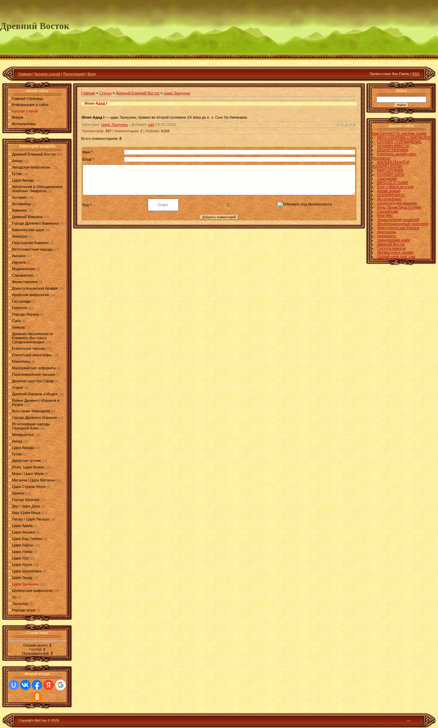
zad (151, 124)
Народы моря (24, 610)
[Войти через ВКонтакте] (25, 685)
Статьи (105, 93)
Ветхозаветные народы (32, 249)
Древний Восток (391, 244)
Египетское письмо (29, 348)
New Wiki (384, 215)
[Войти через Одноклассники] (37, 697)
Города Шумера (25, 500)
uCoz (415, 720)
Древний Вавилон (27, 217)
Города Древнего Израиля (34, 417)
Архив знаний (389, 191)
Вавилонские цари (28, 230)
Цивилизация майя (393, 240)
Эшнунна (20, 603)
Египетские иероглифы (32, 355)
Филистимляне (25, 282)
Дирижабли (386, 236)
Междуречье (23, 435)
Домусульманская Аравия (35, 288)
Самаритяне (23, 275)
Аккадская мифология (31, 167)
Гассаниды (21, 301)
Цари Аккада (23, 180)
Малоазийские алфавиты (34, 368)
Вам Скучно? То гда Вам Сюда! (399, 133)
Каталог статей (47, 74)
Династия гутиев (26, 461)
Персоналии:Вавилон (30, 243)
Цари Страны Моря (29, 487)
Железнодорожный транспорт (403, 224)
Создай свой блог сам (396, 256)
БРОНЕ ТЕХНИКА (392, 150)
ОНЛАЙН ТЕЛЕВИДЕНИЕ (399, 142)
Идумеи (19, 262)
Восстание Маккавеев (31, 411)
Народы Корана (25, 314)
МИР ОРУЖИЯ (390, 170)
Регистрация (74, 74)
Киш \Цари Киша (26, 513)
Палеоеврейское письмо (33, 374)
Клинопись (21, 361)
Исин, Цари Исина (28, 467)
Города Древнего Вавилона (35, 223)
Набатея (19, 308)
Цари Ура (20, 558)
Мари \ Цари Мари (27, 474)
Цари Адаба (22, 526)
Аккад (17, 161)
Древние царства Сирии (33, 381)
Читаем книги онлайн (395, 252)
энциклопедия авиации (397, 203)
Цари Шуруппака (26, 571)
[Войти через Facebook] (37, 685)
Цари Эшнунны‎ (25, 584)
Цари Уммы (22, 552)
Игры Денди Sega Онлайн (399, 207)
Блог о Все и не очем (395, 187)
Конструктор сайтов (389, 720)
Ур (14, 597)
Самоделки (387, 178)
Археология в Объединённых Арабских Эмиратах (37, 189)
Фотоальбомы (389, 199)
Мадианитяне (23, 269)
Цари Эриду (22, 577)
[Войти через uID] (14, 685)
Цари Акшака (23, 532)
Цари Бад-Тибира (27, 539)
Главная (24, 74)
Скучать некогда (391, 248)
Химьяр (18, 327)
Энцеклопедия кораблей (398, 219)
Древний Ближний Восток (34, 154)
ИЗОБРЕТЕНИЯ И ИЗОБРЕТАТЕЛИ (390, 164)
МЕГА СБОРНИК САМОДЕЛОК (403, 137)
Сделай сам (387, 211)
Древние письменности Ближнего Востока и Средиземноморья (32, 338)
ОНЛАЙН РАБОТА (393, 146)
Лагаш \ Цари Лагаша (30, 519)
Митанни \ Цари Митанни (33, 480)
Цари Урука (22, 564)
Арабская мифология (30, 295)
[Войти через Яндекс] (48, 685)
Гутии (17, 174)
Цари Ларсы (22, 545)
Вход (92, 74)
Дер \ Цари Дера (26, 506)
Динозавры (386, 232)
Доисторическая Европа (398, 228)
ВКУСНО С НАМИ (392, 183)
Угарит (18, 387)
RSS (416, 74)
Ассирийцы (21, 204)
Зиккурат (20, 236)
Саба (16, 321)
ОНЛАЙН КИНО (391, 174)
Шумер (18, 493)
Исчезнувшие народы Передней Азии (31, 426)
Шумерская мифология (32, 590)
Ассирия (19, 197)
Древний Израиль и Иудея (34, 394)
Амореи (18, 256)
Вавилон (19, 210)
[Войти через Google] (60, 684)
